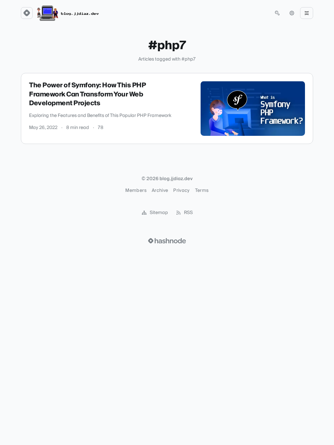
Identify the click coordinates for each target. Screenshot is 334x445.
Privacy (181, 190)
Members (135, 190)
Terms (202, 190)
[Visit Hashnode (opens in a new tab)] (167, 240)
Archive (160, 190)
